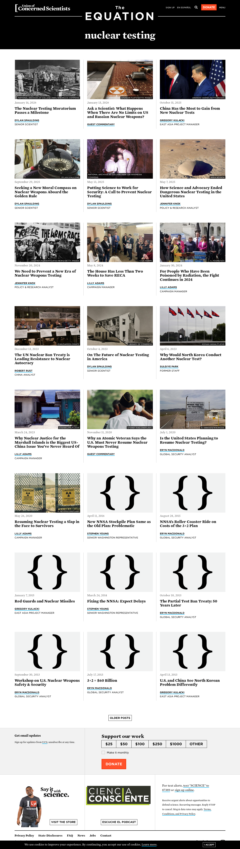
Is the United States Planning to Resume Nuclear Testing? (189, 440)
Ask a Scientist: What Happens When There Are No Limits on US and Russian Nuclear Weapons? (117, 112)
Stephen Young (98, 533)
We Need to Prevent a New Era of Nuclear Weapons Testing (45, 273)
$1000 (176, 744)
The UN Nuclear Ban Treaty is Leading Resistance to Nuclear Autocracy (42, 359)
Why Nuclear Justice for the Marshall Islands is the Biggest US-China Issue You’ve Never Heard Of (47, 442)
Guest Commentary (101, 124)
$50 (124, 744)
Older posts (120, 718)
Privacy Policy (24, 835)
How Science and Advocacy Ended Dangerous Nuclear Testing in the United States (191, 192)
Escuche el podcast (119, 822)
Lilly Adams (95, 283)
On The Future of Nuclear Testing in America (118, 357)
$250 (157, 744)
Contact (105, 835)
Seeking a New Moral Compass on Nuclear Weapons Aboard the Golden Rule (46, 192)
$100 (140, 744)
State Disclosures (50, 835)
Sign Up (170, 7)
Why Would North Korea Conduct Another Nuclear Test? (190, 357)
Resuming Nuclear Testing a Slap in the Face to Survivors (47, 524)
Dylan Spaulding (27, 120)
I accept (209, 844)
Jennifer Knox (170, 203)
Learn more (149, 844)
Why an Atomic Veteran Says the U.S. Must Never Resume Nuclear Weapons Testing (117, 442)
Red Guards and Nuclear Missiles (45, 601)
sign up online (184, 790)
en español (184, 7)
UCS (44, 742)
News (81, 835)
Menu (222, 7)
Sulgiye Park (169, 366)
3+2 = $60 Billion (102, 680)
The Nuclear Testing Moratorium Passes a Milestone (45, 110)
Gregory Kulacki (172, 120)
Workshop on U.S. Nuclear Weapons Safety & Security (47, 682)
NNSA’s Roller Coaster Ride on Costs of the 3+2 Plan (188, 524)
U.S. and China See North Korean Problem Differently (190, 682)
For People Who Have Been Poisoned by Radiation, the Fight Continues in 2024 (189, 275)
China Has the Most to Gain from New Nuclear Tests (190, 110)
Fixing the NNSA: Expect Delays (116, 601)
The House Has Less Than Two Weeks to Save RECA (115, 273)
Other (196, 744)
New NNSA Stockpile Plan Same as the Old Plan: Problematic (119, 524)
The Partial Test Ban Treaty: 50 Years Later (188, 603)
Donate (209, 7)
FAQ (70, 835)
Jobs (93, 835)
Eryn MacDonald (172, 450)
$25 (108, 744)
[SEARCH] (196, 7)
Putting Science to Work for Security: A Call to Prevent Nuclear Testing (119, 192)
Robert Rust (24, 370)
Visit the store (63, 822)
